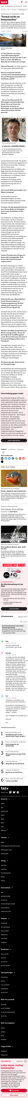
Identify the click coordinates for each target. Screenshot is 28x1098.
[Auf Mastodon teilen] (6, 458)
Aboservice (4, 1055)
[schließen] (25, 1061)
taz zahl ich (4, 900)
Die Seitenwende (6, 873)
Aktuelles (3, 865)
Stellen (3, 877)
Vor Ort (3, 981)
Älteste (25, 616)
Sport (2, 819)
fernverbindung (5, 927)
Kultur (2, 815)
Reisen (3, 1028)
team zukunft (4, 954)
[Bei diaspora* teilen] (20, 458)
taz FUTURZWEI (5, 1008)
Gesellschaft (4, 811)
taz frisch (3, 958)
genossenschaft (5, 896)
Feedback (4, 1051)
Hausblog (4, 869)
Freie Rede (4, 938)
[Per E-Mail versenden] (2, 458)
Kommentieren (12, 449)
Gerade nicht (19, 1061)
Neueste (20, 616)
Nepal (2, 842)
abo (2, 892)
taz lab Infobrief (5, 965)
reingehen (4, 942)
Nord (2, 826)
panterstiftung (5, 907)
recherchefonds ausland (8, 904)
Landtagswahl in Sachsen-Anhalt (10, 846)
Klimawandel (4, 853)
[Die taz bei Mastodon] (10, 793)
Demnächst (4, 977)
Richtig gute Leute (6, 850)
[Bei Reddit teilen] (23, 458)
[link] (3, 6)
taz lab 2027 (4, 992)
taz (5, 788)
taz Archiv (4, 1016)
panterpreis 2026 (6, 911)
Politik (3, 803)
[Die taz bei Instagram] (18, 793)
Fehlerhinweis (20, 449)
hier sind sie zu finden (9, 633)
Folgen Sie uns (4, 792)
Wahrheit (3, 830)
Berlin (2, 823)
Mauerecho (4, 934)
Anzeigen (3, 1039)
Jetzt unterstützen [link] (14, 440)
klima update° (5, 931)
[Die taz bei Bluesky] (14, 793)
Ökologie (14, 9)
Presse (3, 880)
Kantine (3, 1032)
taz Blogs (3, 1004)
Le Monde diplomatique (8, 1012)
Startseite (3, 9)
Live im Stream (5, 985)
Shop (2, 1035)
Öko (9, 9)
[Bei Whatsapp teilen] (16, 458)
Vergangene (4, 988)
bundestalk (4, 923)
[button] (26, 2)
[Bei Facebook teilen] (13, 458)
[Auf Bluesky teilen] (9, 458)
